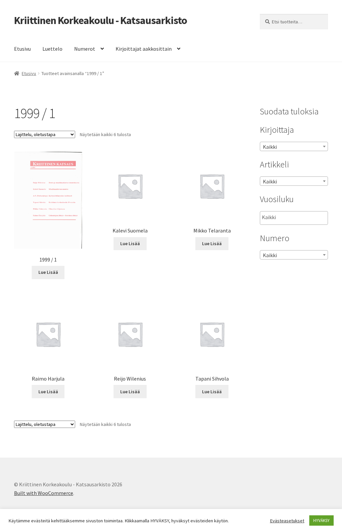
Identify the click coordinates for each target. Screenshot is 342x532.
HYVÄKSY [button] (321, 520)
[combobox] (294, 146)
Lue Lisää (48, 272)
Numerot (84, 48)
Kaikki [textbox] (270, 146)
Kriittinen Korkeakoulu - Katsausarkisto (100, 20)
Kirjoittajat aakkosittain (144, 48)
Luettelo (52, 48)
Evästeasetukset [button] (287, 521)
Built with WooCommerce (43, 493)
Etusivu (22, 48)
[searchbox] (295, 217)
